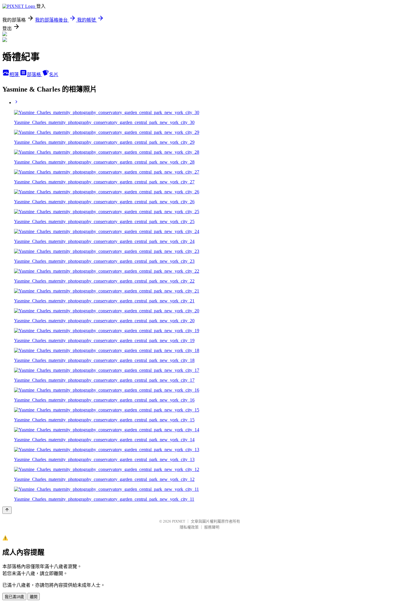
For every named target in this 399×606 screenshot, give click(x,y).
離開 (33, 597)
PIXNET (178, 521)
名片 (53, 74)
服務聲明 (211, 527)
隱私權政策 (189, 527)
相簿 (14, 74)
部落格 (34, 74)
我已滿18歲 (14, 597)
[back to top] (7, 510)
